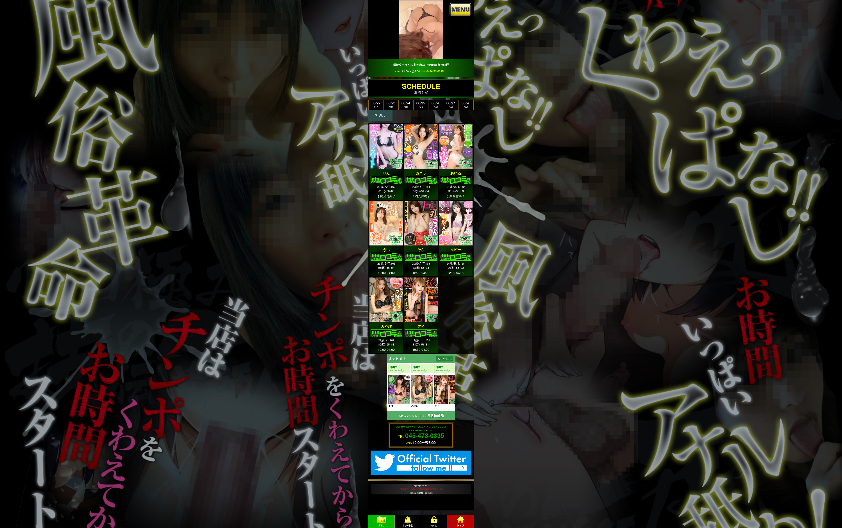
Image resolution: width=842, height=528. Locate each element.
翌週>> (380, 115)
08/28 (466, 104)
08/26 (436, 104)
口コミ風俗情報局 (430, 416)
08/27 (450, 104)
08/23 (391, 104)
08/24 (405, 104)
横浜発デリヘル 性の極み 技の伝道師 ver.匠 (421, 488)
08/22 (376, 104)
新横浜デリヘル (407, 416)
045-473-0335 (435, 71)
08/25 (420, 104)
